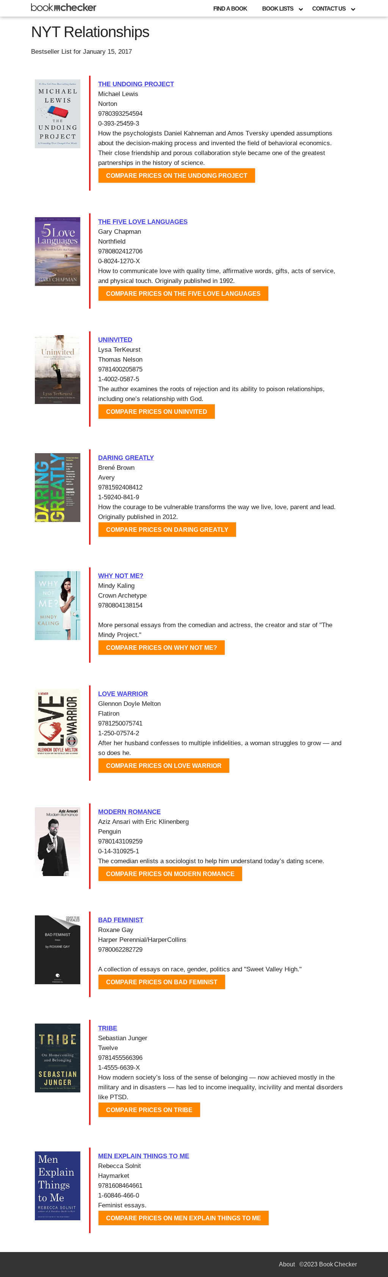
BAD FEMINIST (120, 920)
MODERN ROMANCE (129, 812)
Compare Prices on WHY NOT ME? (161, 648)
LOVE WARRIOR (123, 694)
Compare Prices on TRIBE (149, 1110)
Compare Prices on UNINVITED (156, 412)
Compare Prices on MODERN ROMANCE (170, 874)
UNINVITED (115, 339)
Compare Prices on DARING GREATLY (167, 530)
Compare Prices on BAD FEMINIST (161, 982)
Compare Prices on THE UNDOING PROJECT (176, 175)
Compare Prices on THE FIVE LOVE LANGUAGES (183, 294)
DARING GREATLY (126, 457)
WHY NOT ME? (120, 575)
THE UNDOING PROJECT (136, 84)
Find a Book (230, 8)
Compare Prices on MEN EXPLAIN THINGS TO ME (183, 1218)
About (287, 1264)
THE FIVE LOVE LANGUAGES (143, 221)
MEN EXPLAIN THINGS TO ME (143, 1156)
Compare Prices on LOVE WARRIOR (164, 766)
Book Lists (277, 8)
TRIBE (107, 1028)
